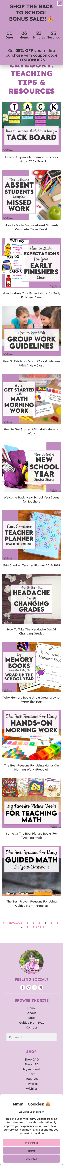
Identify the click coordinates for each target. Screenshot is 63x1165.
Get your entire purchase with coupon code (32, 55)
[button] (60, 3)
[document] (31, 582)
